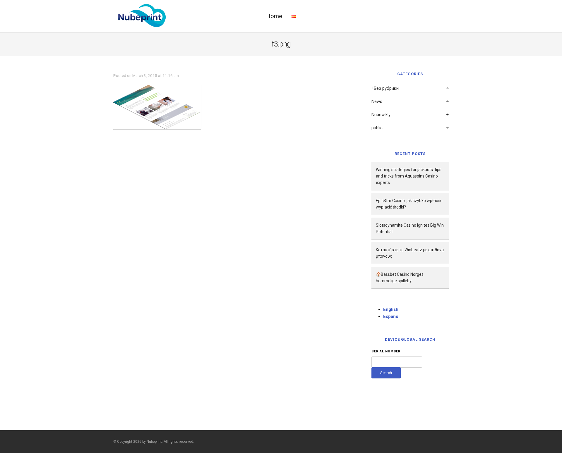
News (376, 101)
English (390, 309)
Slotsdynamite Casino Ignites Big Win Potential (410, 228)
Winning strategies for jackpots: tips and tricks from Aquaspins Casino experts (408, 176)
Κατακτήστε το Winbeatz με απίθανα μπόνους (410, 253)
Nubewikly (380, 114)
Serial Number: (386, 351)
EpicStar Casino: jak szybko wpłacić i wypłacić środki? (409, 203)
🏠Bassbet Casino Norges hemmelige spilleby (400, 277)
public (377, 127)
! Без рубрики (385, 88)
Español (391, 316)
